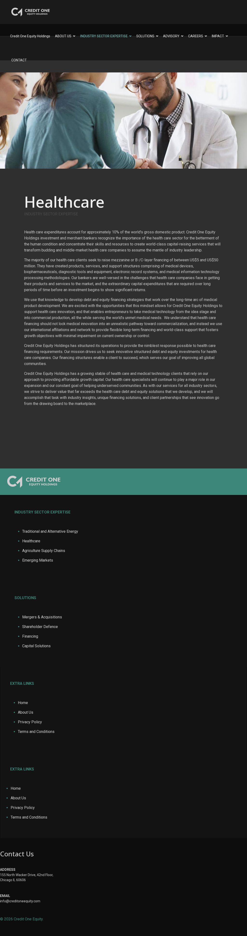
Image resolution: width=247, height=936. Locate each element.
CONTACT (19, 60)
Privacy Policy (30, 722)
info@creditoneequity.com (20, 901)
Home (23, 702)
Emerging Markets (37, 560)
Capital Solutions (36, 646)
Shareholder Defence (40, 626)
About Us (25, 712)
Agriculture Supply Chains (43, 550)
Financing (30, 636)
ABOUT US (63, 36)
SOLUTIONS (145, 36)
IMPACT (218, 36)
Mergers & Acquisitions (42, 617)
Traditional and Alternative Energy (50, 531)
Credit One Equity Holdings (30, 36)
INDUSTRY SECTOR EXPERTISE (104, 36)
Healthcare (31, 541)
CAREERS (195, 36)
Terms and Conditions (36, 731)
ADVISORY (171, 36)
